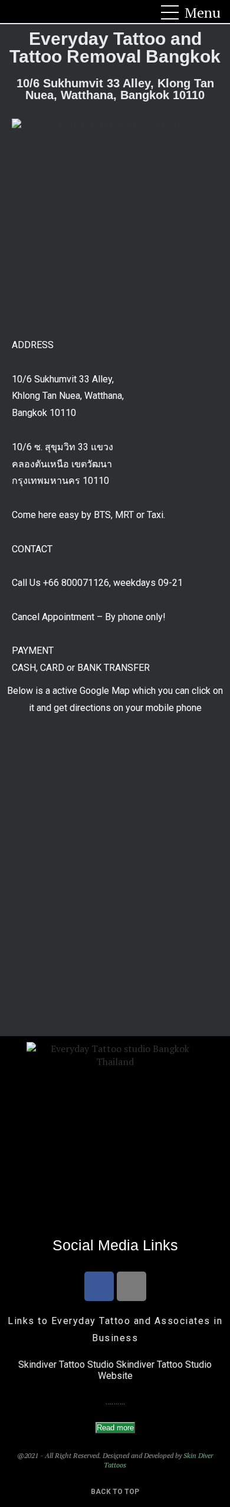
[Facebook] (99, 1286)
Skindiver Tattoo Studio (66, 1364)
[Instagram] (131, 1286)
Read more (115, 1427)
